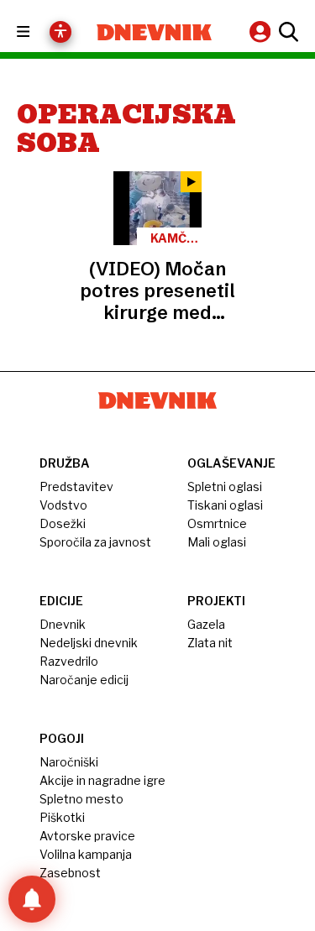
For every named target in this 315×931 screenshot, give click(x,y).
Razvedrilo (68, 661)
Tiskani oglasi (225, 505)
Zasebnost (70, 873)
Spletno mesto (81, 799)
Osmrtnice (217, 523)
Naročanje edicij (84, 679)
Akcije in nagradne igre (102, 780)
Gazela (206, 624)
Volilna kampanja (85, 854)
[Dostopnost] (60, 32)
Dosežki (62, 523)
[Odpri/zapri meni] (38, 32)
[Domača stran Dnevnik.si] (154, 32)
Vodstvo (63, 505)
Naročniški (68, 762)
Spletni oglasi (224, 486)
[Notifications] (31, 899)
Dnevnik (62, 624)
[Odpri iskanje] (286, 32)
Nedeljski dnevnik (88, 642)
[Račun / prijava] (262, 31)
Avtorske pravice (87, 836)
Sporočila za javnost (95, 542)
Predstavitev (76, 486)
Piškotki (62, 817)
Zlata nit (210, 642)
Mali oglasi (216, 542)
